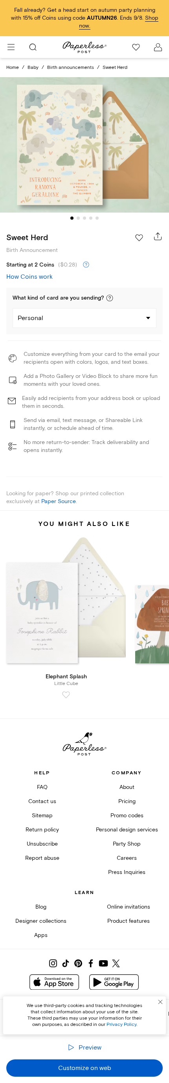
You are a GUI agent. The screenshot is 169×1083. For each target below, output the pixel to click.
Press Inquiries (126, 872)
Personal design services (127, 829)
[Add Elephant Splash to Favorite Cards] (66, 695)
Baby (33, 67)
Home (12, 67)
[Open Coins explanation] (86, 265)
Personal (30, 318)
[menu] (11, 47)
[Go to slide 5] (97, 218)
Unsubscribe (42, 843)
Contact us (42, 801)
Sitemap (42, 815)
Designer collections (40, 921)
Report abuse (42, 858)
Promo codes (126, 815)
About (126, 787)
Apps (41, 935)
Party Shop (127, 843)
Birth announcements (70, 67)
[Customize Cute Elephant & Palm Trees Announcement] (84, 145)
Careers (127, 858)
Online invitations (128, 906)
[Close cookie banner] (160, 1002)
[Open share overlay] (158, 236)
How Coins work (29, 277)
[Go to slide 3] (84, 218)
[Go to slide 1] (71, 218)
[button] (110, 298)
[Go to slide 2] (78, 218)
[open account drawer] (158, 47)
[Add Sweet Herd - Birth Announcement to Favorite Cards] (139, 238)
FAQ (42, 787)
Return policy (42, 829)
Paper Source (58, 501)
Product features (128, 921)
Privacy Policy (121, 1024)
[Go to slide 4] (90, 218)
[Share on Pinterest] (78, 963)
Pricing (127, 801)
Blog (40, 906)
